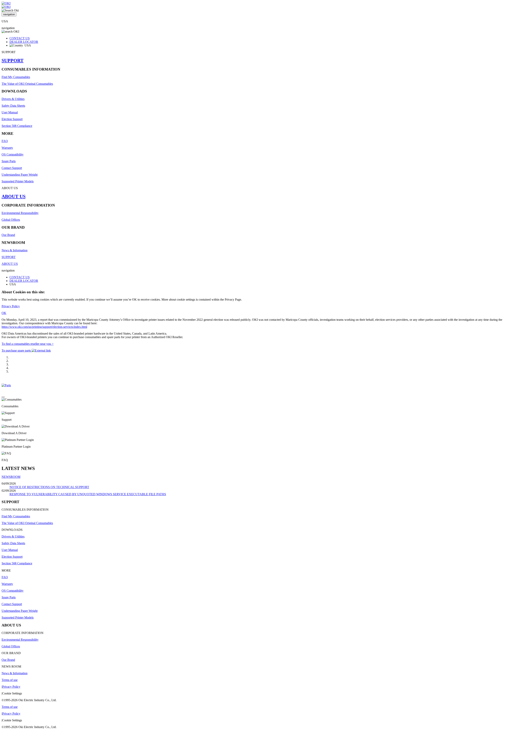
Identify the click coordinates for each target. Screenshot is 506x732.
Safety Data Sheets (13, 105)
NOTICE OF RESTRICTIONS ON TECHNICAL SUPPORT (49, 487)
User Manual (10, 112)
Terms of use (10, 680)
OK (4, 313)
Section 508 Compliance (17, 125)
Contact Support (12, 168)
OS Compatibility (13, 154)
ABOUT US (13, 196)
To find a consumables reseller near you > (28, 343)
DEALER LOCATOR (23, 41)
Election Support (12, 119)
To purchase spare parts (17, 350)
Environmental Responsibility (20, 213)
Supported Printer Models (18, 181)
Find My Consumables (16, 77)
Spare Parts (9, 161)
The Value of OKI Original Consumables (27, 83)
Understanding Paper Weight (20, 174)
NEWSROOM (11, 476)
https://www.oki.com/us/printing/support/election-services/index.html (44, 326)
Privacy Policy (11, 306)
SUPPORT (13, 60)
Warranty (7, 147)
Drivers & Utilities (13, 99)
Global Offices (11, 219)
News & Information (14, 250)
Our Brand (8, 235)
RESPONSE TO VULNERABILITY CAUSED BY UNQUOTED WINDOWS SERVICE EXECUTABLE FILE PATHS (87, 494)
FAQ (5, 141)
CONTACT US (19, 38)
